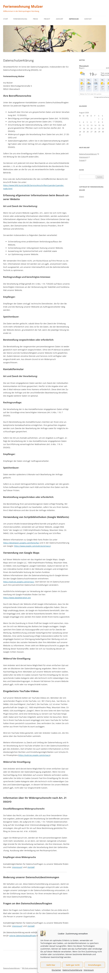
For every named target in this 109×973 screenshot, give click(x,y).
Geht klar (50, 965)
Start (5, 19)
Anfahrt (59, 19)
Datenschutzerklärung (72, 970)
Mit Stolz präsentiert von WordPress (35, 968)
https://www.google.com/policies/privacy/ (32, 546)
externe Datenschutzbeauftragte (22, 935)
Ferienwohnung (20, 19)
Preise (35, 19)
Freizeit (47, 19)
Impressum (89, 970)
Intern (81, 196)
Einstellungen (94, 965)
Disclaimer (56, 970)
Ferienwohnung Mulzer (23, 6)
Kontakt (88, 19)
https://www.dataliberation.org (17, 597)
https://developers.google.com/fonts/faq (21, 543)
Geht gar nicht (73, 965)
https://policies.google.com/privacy (18, 581)
